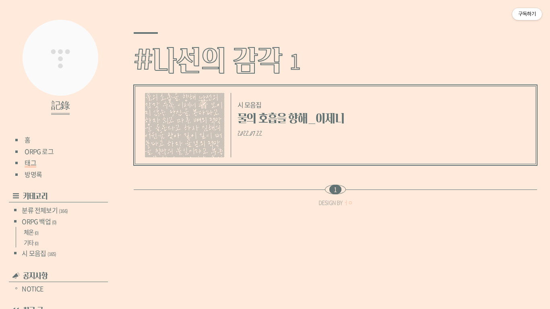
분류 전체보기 (45, 210)
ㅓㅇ (347, 202)
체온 (31, 232)
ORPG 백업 (39, 221)
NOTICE (32, 288)
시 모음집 (39, 253)
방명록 (33, 174)
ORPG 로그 (39, 151)
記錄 (60, 106)
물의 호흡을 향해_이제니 (291, 118)
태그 (30, 162)
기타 (31, 242)
